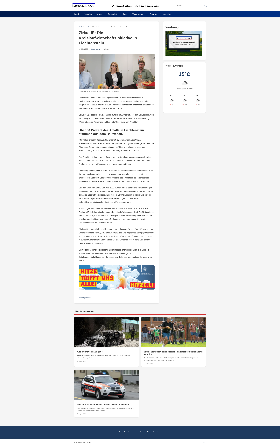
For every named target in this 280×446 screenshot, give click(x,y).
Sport (125, 14)
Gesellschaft (112, 14)
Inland (76, 14)
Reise (159, 432)
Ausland (99, 14)
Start (80, 27)
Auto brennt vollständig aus (90, 352)
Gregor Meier (95, 49)
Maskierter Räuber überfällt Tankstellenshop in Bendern (103, 405)
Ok (204, 442)
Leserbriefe (167, 14)
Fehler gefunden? (86, 298)
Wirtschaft (88, 14)
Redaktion (153, 14)
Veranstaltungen (138, 14)
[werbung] (184, 43)
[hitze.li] (117, 277)
